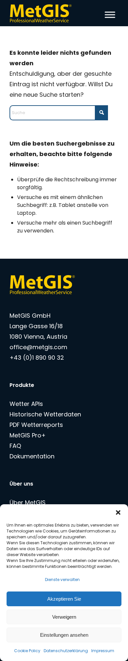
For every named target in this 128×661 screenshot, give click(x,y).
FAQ (15, 446)
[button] (118, 512)
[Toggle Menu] (110, 14)
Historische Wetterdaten (45, 414)
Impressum (102, 650)
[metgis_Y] (53, 13)
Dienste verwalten (62, 579)
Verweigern (64, 617)
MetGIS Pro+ (28, 435)
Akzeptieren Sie (64, 599)
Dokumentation (32, 456)
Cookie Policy (27, 650)
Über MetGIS (28, 502)
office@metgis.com (38, 347)
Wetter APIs (26, 404)
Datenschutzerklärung (66, 650)
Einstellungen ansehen (64, 635)
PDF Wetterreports (36, 425)
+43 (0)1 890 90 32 (37, 357)
